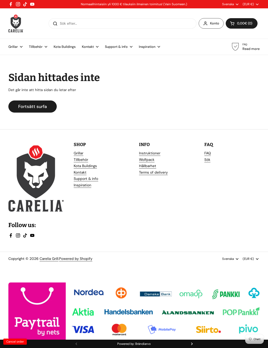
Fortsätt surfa (32, 106)
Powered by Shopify (75, 258)
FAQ (207, 153)
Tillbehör (81, 159)
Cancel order (15, 341)
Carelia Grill (49, 258)
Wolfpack (147, 159)
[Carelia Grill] (15, 23)
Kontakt (80, 172)
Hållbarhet (147, 166)
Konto (214, 23)
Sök (207, 159)
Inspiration (82, 185)
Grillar (78, 153)
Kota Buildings (85, 166)
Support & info (86, 178)
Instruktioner (149, 153)
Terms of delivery (153, 172)
